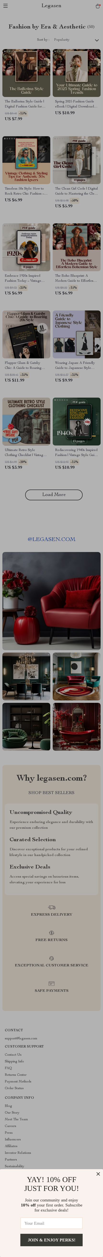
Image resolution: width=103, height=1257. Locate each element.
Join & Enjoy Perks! (51, 1240)
